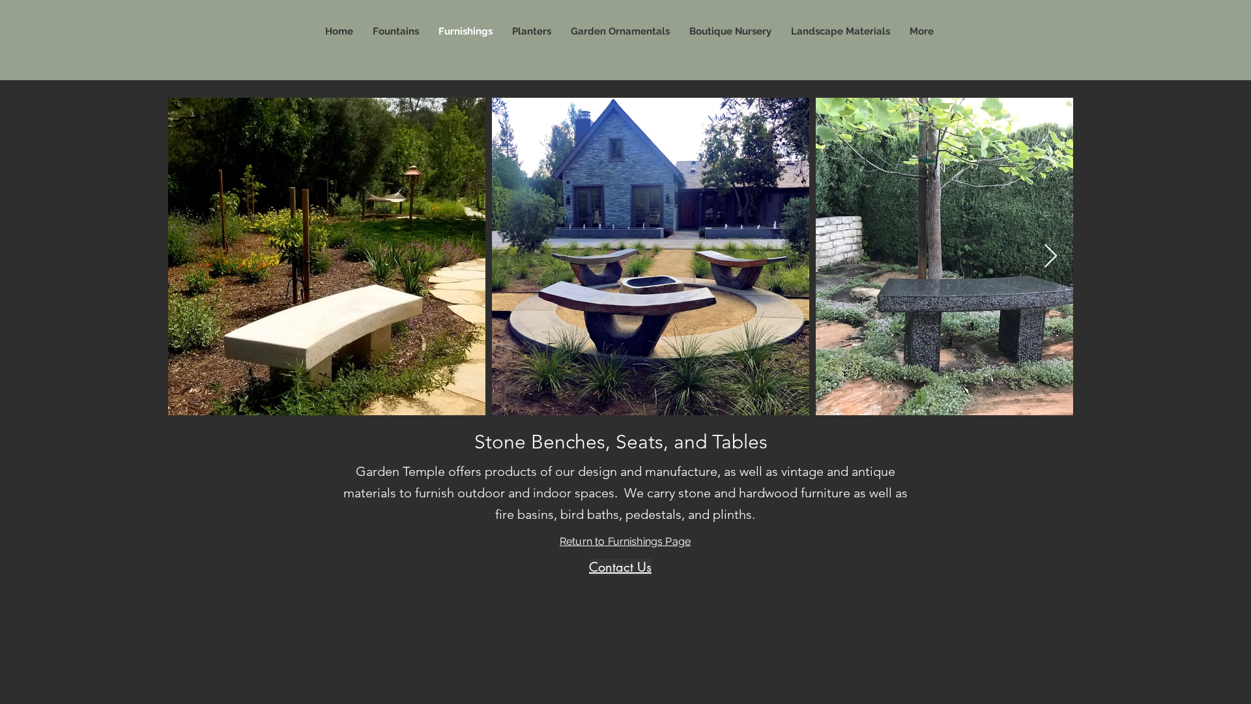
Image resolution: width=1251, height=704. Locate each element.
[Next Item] (1050, 256)
